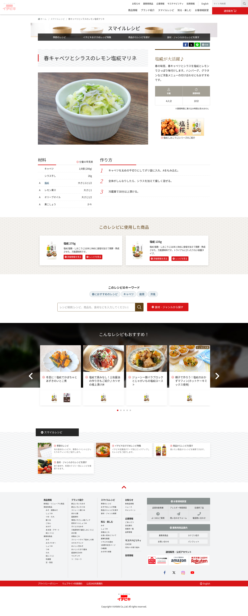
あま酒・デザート (53, 529)
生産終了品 (199, 507)
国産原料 (74, 516)
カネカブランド (77, 543)
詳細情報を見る (74, 256)
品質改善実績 (157, 507)
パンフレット (193, 541)
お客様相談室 (202, 10)
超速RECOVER (76, 552)
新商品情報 (129, 503)
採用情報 (191, 3)
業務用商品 (148, 3)
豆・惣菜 (49, 562)
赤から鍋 (74, 513)
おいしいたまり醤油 (79, 549)
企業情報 (160, 3)
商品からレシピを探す (139, 37)
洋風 (152, 294)
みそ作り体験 (106, 551)
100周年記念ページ (108, 545)
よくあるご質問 (157, 518)
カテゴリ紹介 (193, 535)
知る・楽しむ (184, 10)
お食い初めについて (108, 535)
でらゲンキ (75, 555)
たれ (47, 552)
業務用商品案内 (179, 527)
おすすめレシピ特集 (108, 507)
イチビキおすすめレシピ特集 (97, 37)
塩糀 (46, 183)
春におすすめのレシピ (105, 294)
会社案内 (128, 525)
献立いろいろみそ (78, 503)
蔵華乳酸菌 (105, 538)
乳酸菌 (48, 559)
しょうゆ (49, 513)
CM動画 (104, 548)
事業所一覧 (129, 528)
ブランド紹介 (148, 10)
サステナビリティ (175, 3)
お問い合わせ (163, 541)
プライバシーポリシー (48, 583)
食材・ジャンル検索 (108, 513)
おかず (48, 526)
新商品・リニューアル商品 (54, 503)
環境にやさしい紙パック (80, 520)
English (205, 3)
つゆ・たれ (50, 516)
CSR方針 (128, 544)
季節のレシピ (59, 37)
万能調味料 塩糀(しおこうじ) (82, 529)
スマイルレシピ (166, 10)
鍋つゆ (48, 520)
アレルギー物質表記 (178, 507)
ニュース (128, 507)
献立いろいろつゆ (78, 507)
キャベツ (128, 294)
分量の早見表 (86, 161)
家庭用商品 (48, 507)
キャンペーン (130, 510)
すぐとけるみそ (77, 526)
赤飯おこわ (75, 536)
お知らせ (136, 3)
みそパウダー (51, 543)
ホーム (43, 18)
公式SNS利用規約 (94, 583)
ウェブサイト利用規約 (72, 583)
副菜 (142, 294)
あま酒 (73, 533)
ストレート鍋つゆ (78, 510)
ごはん (48, 523)
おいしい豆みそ (77, 546)
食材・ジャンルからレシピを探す (183, 37)
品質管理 (128, 532)
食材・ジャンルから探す (169, 307)
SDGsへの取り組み (132, 547)
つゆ (47, 549)
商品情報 (132, 10)
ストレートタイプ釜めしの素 (82, 539)
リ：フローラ (76, 559)
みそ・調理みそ (52, 510)
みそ (47, 539)
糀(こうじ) (50, 533)
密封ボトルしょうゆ (79, 523)
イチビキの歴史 (107, 542)
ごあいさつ (129, 522)
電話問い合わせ (199, 518)
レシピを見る (95, 256)
